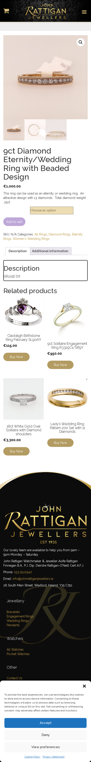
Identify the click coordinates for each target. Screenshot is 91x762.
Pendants (13, 625)
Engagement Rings (20, 616)
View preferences (45, 747)
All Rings (40, 234)
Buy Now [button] (60, 365)
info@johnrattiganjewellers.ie (33, 578)
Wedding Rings (18, 620)
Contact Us (14, 678)
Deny (46, 735)
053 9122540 (23, 572)
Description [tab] (18, 251)
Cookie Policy (32, 756)
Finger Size (14, 209)
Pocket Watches (18, 654)
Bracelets (13, 612)
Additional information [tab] (50, 251)
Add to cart (14, 222)
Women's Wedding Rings (31, 239)
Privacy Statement (53, 756)
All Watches (15, 649)
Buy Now (16, 357)
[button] (84, 686)
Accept (45, 723)
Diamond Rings (59, 234)
